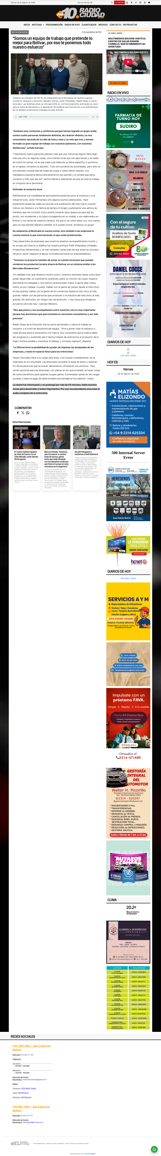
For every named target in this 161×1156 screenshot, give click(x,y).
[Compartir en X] (23, 413)
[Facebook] (136, 2)
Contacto (115, 24)
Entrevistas (130, 24)
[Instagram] (140, 2)
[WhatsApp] (127, 2)
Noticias (37, 24)
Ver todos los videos (118, 83)
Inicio (27, 24)
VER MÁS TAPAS (128, 355)
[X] (131, 2)
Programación (54, 24)
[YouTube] (149, 2)
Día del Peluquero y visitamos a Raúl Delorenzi (86, 453)
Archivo (103, 24)
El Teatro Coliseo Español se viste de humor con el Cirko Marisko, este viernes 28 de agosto (26, 455)
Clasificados (89, 24)
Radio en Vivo (72, 24)
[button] (112, 2)
